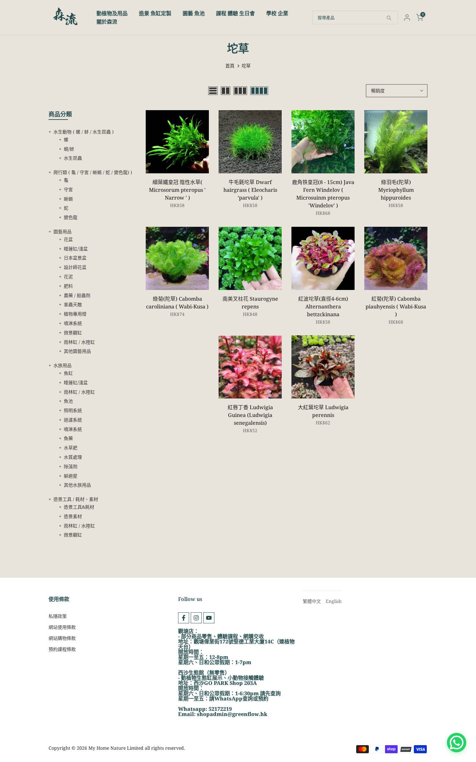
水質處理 (73, 457)
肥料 (68, 286)
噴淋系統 (73, 323)
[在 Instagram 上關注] (196, 617)
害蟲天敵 (73, 304)
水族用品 (62, 365)
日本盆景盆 (75, 258)
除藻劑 (70, 466)
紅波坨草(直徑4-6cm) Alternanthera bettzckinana (323, 306)
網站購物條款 (62, 638)
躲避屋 (70, 476)
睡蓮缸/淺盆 (76, 249)
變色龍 (70, 217)
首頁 (229, 66)
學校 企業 (277, 13)
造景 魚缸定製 (155, 13)
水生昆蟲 (73, 158)
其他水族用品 (77, 485)
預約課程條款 (62, 649)
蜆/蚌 (69, 149)
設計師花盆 (75, 267)
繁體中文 (312, 601)
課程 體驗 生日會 (235, 13)
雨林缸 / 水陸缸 (79, 342)
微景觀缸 (73, 332)
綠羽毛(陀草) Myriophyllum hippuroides (396, 190)
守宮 (68, 189)
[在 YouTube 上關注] (208, 617)
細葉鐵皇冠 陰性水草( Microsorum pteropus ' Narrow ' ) (177, 190)
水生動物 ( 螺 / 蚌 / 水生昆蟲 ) (83, 132)
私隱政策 (58, 616)
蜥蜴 (68, 199)
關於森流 (106, 21)
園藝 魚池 (194, 13)
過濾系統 (73, 420)
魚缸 (68, 373)
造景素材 (73, 516)
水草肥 (70, 447)
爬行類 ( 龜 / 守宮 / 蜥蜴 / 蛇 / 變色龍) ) (92, 172)
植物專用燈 (75, 314)
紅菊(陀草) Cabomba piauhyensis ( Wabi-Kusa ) (396, 306)
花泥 (68, 276)
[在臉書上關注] (183, 617)
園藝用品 (62, 231)
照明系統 (73, 410)
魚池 (68, 401)
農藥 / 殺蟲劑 (77, 295)
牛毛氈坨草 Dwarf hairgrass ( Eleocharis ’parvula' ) (250, 190)
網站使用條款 (62, 627)
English (334, 601)
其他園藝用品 (77, 351)
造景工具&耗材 (79, 507)
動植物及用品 (112, 13)
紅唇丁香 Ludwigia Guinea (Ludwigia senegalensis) (250, 415)
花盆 (68, 239)
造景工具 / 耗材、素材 (75, 499)
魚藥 (68, 438)
